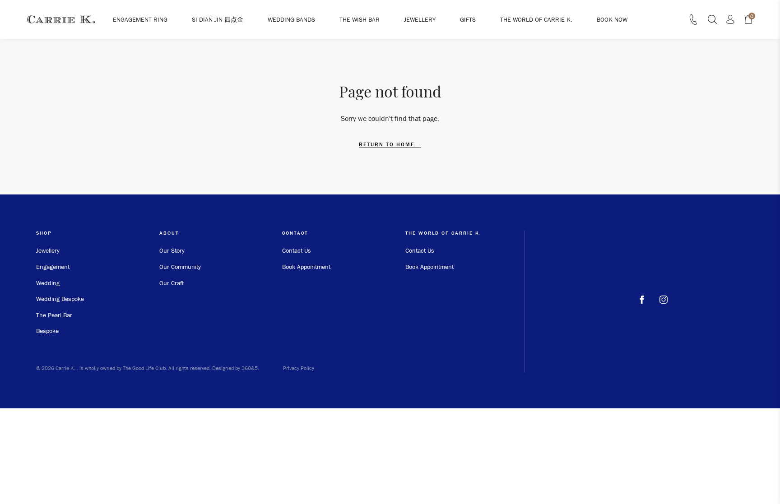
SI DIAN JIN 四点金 (217, 19)
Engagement (53, 267)
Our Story (172, 250)
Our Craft (171, 283)
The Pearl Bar (54, 315)
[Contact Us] (693, 22)
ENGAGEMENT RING (140, 19)
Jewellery (48, 250)
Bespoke (47, 331)
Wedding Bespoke (60, 299)
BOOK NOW (612, 19)
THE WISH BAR (359, 19)
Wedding (48, 283)
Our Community (180, 267)
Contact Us (296, 250)
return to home (388, 144)
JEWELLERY (420, 19)
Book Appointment (306, 267)
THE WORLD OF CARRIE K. (536, 19)
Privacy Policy (298, 368)
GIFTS (468, 19)
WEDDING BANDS (291, 19)
